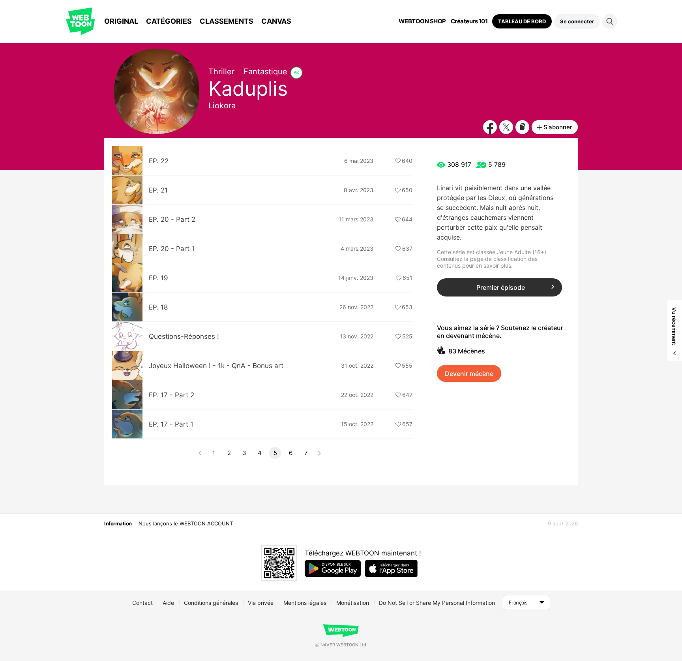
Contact (142, 602)
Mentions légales (304, 602)
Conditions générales (211, 602)
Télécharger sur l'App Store (391, 568)
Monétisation (352, 602)
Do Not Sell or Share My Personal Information (437, 602)
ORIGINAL (121, 21)
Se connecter (577, 21)
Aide (168, 602)
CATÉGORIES (169, 21)
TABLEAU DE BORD (522, 21)
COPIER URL (522, 127)
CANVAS (276, 21)
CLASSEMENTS (226, 21)
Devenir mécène (469, 374)
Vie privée (261, 602)
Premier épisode (500, 287)
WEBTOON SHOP (422, 21)
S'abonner (557, 127)
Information (118, 523)
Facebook (490, 127)
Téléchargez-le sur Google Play (333, 568)
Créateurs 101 (469, 21)
